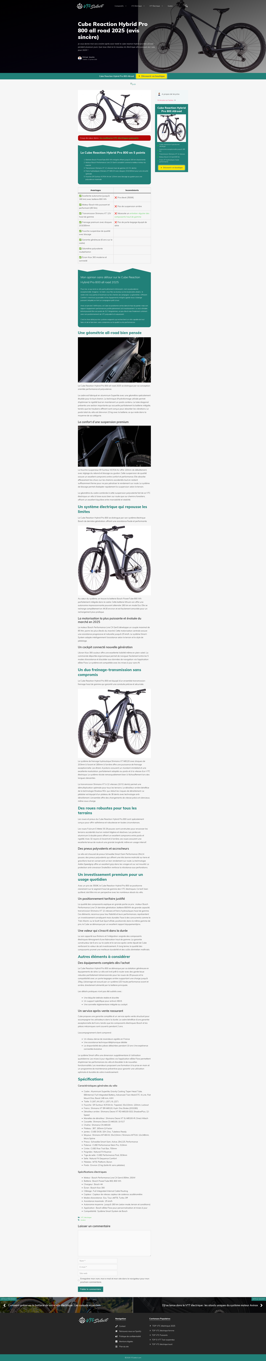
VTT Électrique (155, 6)
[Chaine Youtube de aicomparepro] (81, 1330)
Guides (170, 6)
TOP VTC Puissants (160, 1335)
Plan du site (124, 1346)
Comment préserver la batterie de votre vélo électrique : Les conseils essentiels (54, 1305)
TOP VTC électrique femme (163, 1330)
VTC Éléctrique (136, 6)
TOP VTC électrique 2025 (163, 1326)
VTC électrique (86, 1217)
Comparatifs (119, 6)
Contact (122, 1326)
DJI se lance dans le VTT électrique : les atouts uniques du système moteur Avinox (210, 1305)
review (83, 1220)
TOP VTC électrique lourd (162, 1344)
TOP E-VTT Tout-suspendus (163, 1340)
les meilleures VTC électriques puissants (119, 138)
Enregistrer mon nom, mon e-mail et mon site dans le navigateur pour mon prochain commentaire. (114, 1280)
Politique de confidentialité (130, 1336)
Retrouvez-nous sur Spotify (130, 1331)
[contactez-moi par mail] (87, 1330)
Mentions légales (126, 1341)
